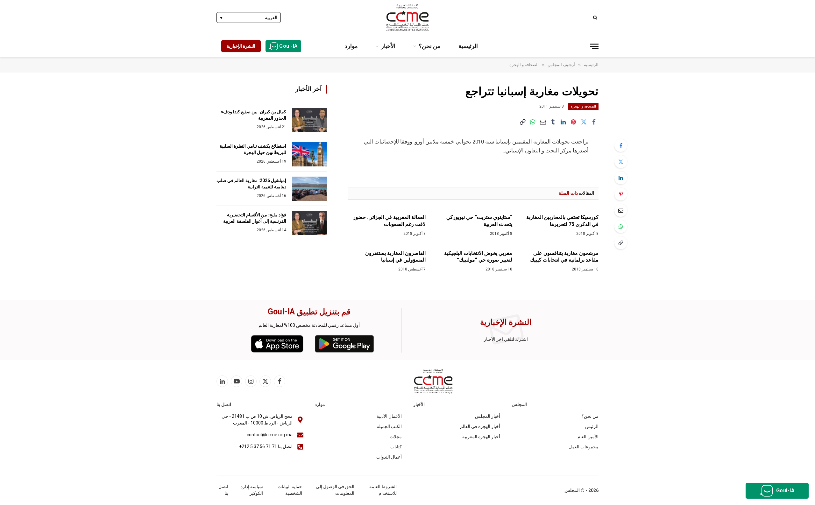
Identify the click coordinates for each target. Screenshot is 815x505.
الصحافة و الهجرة (583, 106)
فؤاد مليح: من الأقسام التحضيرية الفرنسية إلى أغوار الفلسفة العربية (254, 218)
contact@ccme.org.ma (270, 434)
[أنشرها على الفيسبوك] (594, 122)
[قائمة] (594, 46)
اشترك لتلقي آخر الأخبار (506, 339)
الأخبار (388, 46)
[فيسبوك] (620, 145)
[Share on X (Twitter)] (583, 122)
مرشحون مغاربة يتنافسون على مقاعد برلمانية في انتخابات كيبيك (564, 256)
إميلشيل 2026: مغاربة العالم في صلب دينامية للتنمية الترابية (251, 183)
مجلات (396, 436)
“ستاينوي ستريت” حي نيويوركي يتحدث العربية (479, 220)
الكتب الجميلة (389, 426)
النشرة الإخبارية (241, 46)
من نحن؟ (430, 46)
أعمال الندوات (389, 456)
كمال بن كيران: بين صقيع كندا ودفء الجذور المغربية (253, 115)
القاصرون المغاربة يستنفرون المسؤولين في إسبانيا (395, 256)
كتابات (396, 446)
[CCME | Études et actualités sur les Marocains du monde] (407, 17)
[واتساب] (532, 122)
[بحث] (596, 17)
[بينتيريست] (573, 122)
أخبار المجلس (487, 416)
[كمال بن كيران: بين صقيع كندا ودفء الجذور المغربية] (309, 120)
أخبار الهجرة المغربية (481, 436)
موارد (351, 46)
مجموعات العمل (584, 446)
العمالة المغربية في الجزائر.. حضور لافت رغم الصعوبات (389, 220)
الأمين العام (588, 436)
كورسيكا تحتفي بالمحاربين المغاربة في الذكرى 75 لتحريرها (562, 220)
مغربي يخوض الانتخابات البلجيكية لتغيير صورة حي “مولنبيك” (478, 256)
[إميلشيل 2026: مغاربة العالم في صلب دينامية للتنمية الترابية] (309, 189)
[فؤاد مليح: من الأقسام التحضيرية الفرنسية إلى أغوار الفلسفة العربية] (309, 223)
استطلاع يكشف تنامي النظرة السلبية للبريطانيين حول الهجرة (253, 149)
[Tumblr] (553, 122)
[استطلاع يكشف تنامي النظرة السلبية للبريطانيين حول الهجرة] (309, 154)
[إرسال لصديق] (543, 122)
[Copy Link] (522, 122)
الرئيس (592, 426)
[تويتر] (620, 161)
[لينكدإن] (563, 122)
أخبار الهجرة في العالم (480, 426)
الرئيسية (468, 46)
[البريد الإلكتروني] (620, 210)
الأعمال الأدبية (389, 416)
